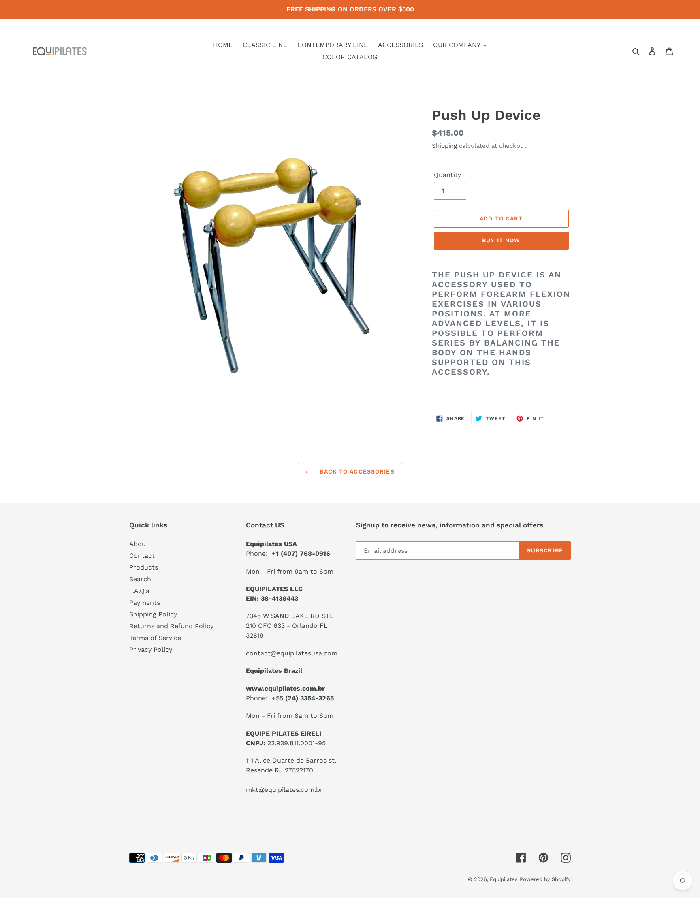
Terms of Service (155, 638)
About (139, 544)
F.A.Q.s (139, 591)
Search (140, 579)
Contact (142, 555)
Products (143, 567)
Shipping (444, 145)
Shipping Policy (153, 614)
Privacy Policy (150, 649)
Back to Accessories (356, 471)
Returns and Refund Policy (171, 626)
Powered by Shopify (545, 879)
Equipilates (504, 879)
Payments (144, 602)
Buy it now (501, 240)
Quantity (447, 175)
